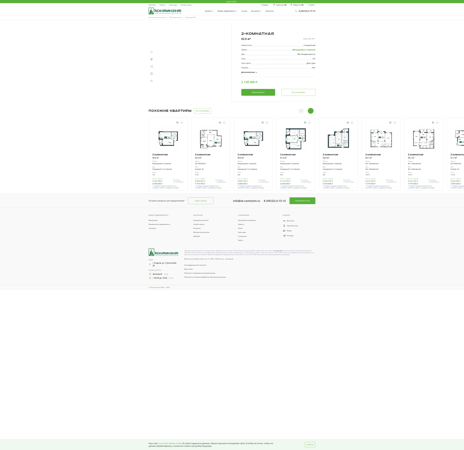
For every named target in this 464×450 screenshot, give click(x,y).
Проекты (209, 11)
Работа (240, 240)
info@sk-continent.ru (246, 200)
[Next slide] (311, 111)
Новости (163, 5)
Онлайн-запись (186, 5)
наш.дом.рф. (278, 251)
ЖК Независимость (176, 17)
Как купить (256, 11)
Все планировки (298, 92)
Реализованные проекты (157, 17)
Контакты (270, 11)
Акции (244, 11)
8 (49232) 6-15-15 (275, 200)
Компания (152, 5)
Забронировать (258, 92)
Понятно (310, 444)
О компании (242, 236)
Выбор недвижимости (227, 11)
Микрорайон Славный (303, 49)
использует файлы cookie (170, 443)
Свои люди (173, 5)
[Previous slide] (301, 111)
